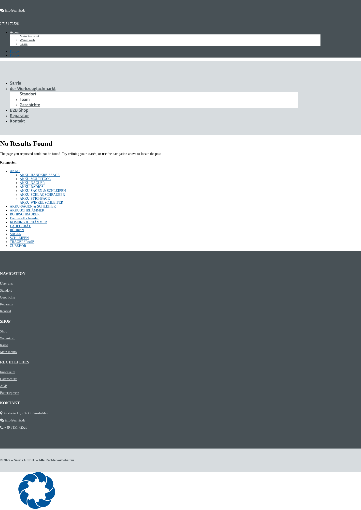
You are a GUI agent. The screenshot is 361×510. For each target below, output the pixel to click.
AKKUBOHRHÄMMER (27, 210)
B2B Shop (19, 110)
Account (15, 32)
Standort (28, 94)
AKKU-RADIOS (31, 187)
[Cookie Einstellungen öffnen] (37, 508)
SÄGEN (15, 234)
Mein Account (29, 36)
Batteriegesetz (9, 393)
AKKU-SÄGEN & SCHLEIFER (33, 206)
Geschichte (30, 105)
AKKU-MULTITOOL (35, 179)
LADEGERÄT (20, 226)
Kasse (24, 44)
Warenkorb (27, 40)
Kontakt (17, 121)
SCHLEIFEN (19, 238)
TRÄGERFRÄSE (22, 242)
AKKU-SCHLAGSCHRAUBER (42, 194)
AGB (3, 386)
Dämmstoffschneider (24, 218)
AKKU (15, 171)
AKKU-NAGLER (32, 183)
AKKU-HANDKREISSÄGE (40, 175)
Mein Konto (8, 352)
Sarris (15, 83)
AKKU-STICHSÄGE (35, 198)
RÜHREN (17, 230)
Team (25, 100)
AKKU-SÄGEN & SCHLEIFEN (43, 191)
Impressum (7, 372)
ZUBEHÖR (18, 246)
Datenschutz (8, 379)
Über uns (6, 283)
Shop (3, 331)
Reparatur (19, 116)
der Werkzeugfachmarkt (33, 89)
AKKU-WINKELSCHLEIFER (41, 202)
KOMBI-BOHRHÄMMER (28, 222)
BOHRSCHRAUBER (25, 214)
